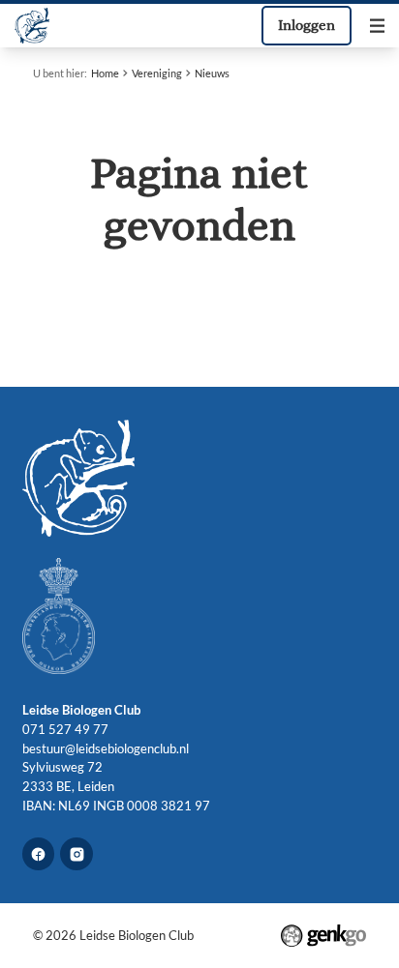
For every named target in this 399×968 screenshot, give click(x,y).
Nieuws (212, 73)
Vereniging (157, 73)
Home (105, 73)
